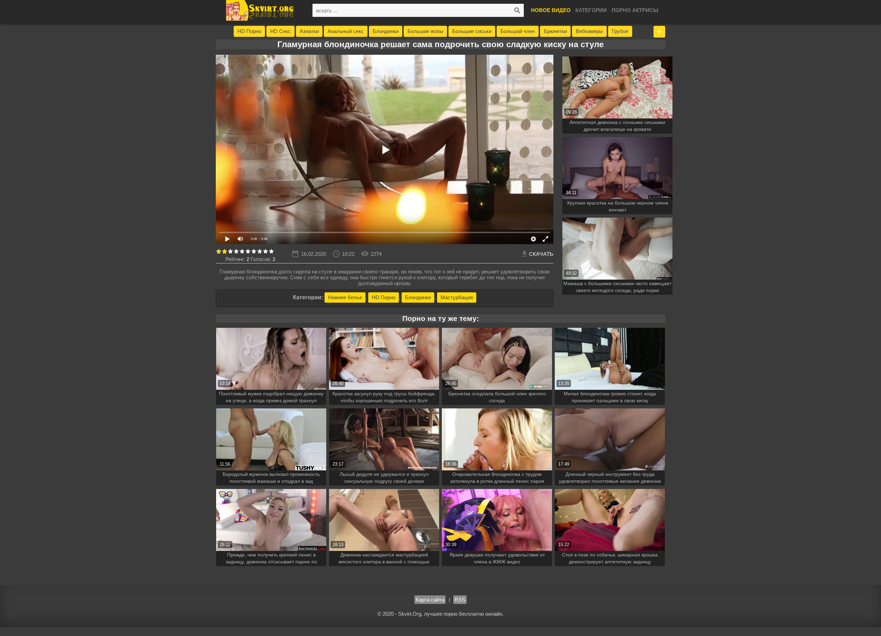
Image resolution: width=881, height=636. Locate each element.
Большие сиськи (471, 31)
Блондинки (386, 31)
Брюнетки (555, 31)
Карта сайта (430, 600)
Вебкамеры (589, 31)
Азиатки (309, 31)
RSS (460, 600)
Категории (591, 10)
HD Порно (249, 31)
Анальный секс (346, 31)
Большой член (517, 31)
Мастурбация (456, 297)
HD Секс (280, 31)
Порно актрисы (635, 10)
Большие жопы (425, 31)
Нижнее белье (345, 297)
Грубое (620, 31)
